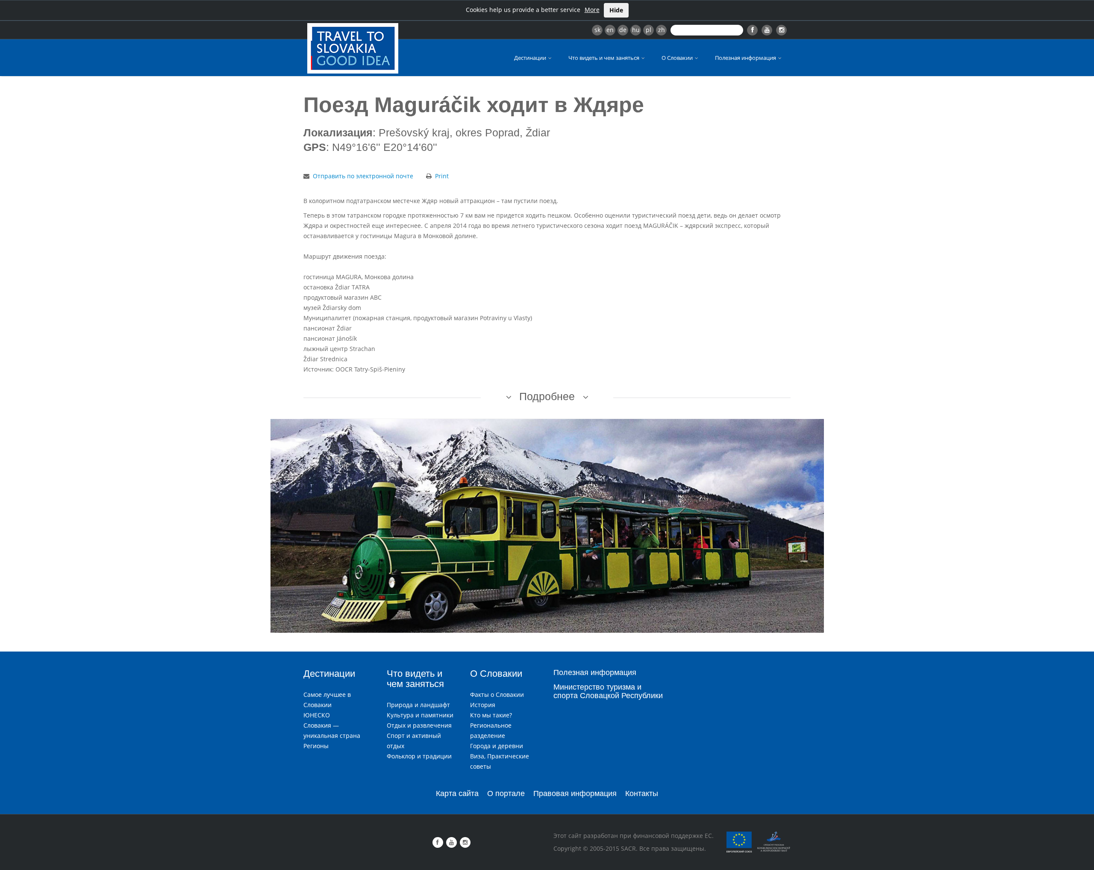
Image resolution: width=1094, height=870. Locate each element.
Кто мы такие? (491, 715)
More (592, 10)
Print (442, 176)
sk (597, 30)
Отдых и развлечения (419, 725)
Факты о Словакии (497, 694)
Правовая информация (575, 793)
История (482, 705)
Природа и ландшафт (418, 705)
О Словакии (678, 58)
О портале (506, 793)
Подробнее (547, 396)
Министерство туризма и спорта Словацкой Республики (608, 691)
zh (661, 30)
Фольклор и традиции (419, 756)
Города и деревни (496, 746)
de (622, 30)
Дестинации (530, 58)
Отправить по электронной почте (363, 176)
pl (648, 30)
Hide (616, 10)
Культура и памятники (420, 715)
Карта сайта (457, 793)
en (610, 30)
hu (636, 30)
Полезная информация (746, 58)
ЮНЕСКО (316, 715)
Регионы (316, 746)
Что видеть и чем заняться (604, 58)
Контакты (641, 793)
